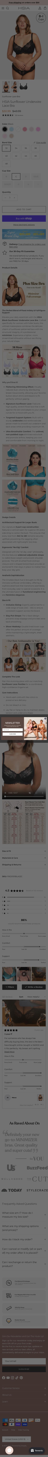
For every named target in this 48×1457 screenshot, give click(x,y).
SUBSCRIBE (12, 734)
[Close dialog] (45, 718)
